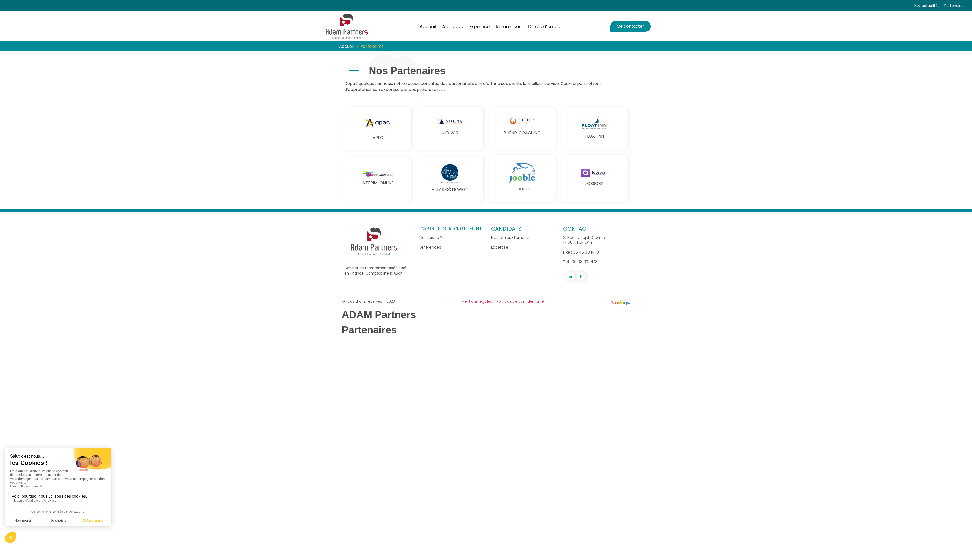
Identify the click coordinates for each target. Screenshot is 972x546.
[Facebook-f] (580, 276)
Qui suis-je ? (430, 237)
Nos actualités (926, 5)
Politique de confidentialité (520, 301)
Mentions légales (477, 301)
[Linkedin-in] (570, 276)
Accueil (346, 46)
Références (430, 247)
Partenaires (954, 5)
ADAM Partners (379, 314)
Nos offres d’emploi (510, 237)
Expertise (499, 247)
